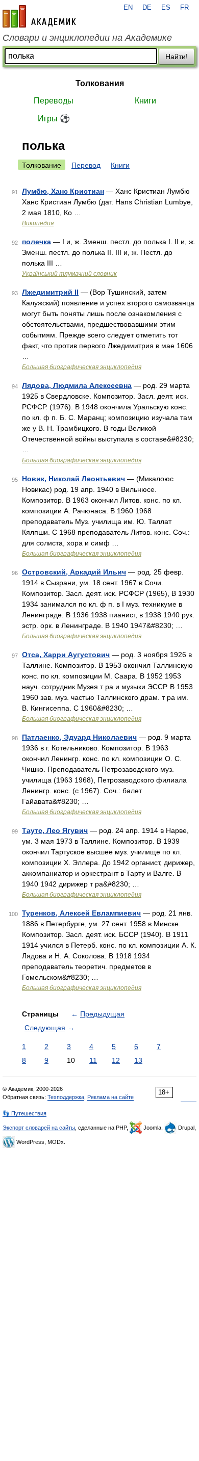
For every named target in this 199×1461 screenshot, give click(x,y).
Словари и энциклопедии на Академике (87, 38)
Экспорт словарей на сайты (39, 1128)
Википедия (38, 223)
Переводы (53, 100)
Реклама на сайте (110, 1097)
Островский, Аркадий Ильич (74, 572)
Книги (145, 100)
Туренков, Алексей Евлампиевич (81, 913)
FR (184, 7)
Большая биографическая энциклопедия (81, 367)
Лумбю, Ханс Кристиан (63, 191)
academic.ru (39, 16)
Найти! (176, 57)
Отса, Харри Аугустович (66, 654)
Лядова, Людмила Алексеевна (77, 385)
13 (138, 1060)
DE (147, 7)
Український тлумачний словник (69, 273)
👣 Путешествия (24, 1113)
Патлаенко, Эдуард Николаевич (79, 737)
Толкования (100, 83)
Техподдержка (65, 1097)
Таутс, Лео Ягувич (55, 830)
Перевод (86, 165)
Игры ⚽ (54, 118)
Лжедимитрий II (50, 292)
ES (165, 7)
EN (128, 7)
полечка (36, 242)
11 (93, 1060)
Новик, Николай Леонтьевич (73, 479)
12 (116, 1060)
